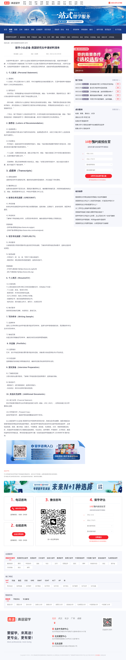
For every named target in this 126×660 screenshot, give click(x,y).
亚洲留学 (39, 29)
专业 (67, 29)
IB (64, 580)
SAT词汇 (56, 586)
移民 (28, 567)
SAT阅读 (38, 586)
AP (60, 580)
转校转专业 (93, 563)
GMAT (39, 580)
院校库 (8, 599)
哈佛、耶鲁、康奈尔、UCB (85, 113)
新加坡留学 (102, 558)
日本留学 (41, 558)
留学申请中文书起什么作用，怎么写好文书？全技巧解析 (95, 216)
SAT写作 (47, 586)
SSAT (47, 580)
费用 (28, 37)
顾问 (91, 29)
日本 (20, 29)
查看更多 (115, 80)
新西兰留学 (69, 558)
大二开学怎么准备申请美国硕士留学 (88, 208)
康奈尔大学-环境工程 (82, 117)
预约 (118, 84)
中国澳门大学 (106, 604)
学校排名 (16, 599)
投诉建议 (97, 655)
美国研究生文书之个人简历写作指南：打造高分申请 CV (94, 201)
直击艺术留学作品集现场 (98, 88)
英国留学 (33, 558)
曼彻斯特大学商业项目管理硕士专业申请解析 (91, 197)
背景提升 (108, 29)
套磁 (57, 37)
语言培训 (47, 29)
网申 (53, 37)
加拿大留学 (51, 558)
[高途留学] (12, 3)
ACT (53, 580)
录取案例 (84, 29)
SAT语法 (65, 586)
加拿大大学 (38, 604)
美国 (10, 29)
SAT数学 (28, 586)
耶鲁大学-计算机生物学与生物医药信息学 (89, 125)
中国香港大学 (94, 604)
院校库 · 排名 (59, 29)
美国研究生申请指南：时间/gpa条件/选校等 (90, 219)
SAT (7, 580)
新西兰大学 (59, 604)
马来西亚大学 (81, 604)
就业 (98, 37)
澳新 (32, 29)
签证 (81, 37)
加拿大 (26, 29)
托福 (13, 580)
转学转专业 (75, 37)
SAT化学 (84, 586)
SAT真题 (93, 586)
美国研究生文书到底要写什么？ (86, 204)
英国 (15, 29)
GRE (32, 580)
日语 (26, 580)
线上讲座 (85, 84)
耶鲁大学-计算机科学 (82, 128)
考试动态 (10, 586)
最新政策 (23, 37)
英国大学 (19, 604)
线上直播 (85, 87)
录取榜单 (76, 29)
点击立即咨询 (18, 534)
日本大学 (29, 604)
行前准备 (93, 37)
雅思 (19, 580)
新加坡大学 (70, 604)
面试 (68, 37)
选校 (40, 37)
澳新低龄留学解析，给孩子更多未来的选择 (102, 95)
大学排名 (111, 37)
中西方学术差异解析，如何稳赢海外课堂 (102, 99)
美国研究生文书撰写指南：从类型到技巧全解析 (91, 223)
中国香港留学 (80, 558)
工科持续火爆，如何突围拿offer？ (101, 91)
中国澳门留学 (91, 558)
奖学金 (86, 37)
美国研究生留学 (11, 37)
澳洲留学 (60, 558)
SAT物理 (75, 586)
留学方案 (100, 29)
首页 (12, 43)
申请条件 (34, 37)
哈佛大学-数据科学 (81, 121)
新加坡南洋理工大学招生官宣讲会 (101, 84)
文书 (48, 37)
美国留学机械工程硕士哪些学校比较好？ (89, 212)
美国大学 (104, 37)
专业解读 (26, 599)
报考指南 (19, 586)
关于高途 (118, 29)
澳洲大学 (49, 604)
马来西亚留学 (113, 558)
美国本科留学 (10, 558)
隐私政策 (103, 655)
